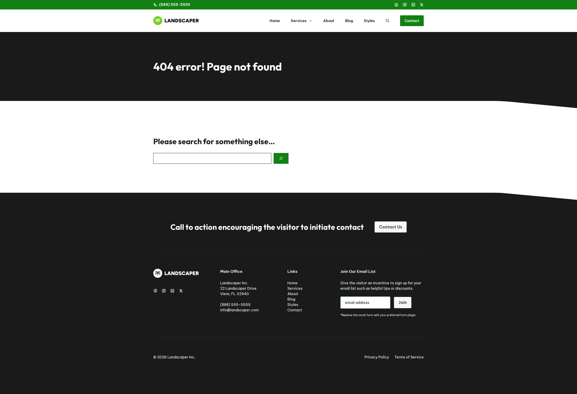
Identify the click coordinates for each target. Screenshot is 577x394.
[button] (387, 20)
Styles (369, 20)
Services (299, 20)
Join (402, 302)
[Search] (281, 158)
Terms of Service (409, 357)
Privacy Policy (376, 357)
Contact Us (390, 227)
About (328, 20)
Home (275, 20)
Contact (412, 20)
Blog (349, 20)
